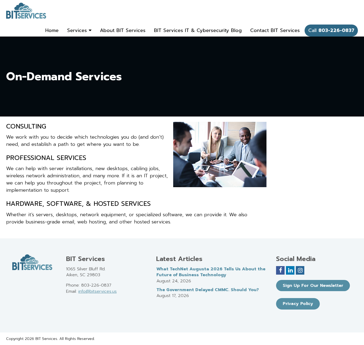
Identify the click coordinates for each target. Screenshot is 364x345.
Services (78, 30)
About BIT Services (122, 30)
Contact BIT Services (275, 30)
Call (331, 30)
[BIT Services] (26, 11)
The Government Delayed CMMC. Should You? (207, 290)
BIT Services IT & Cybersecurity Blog (198, 30)
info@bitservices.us (97, 291)
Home (52, 30)
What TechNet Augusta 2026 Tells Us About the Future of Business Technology (210, 272)
